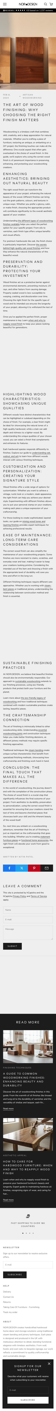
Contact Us (8, 1297)
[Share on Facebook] (9, 868)
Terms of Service (39, 896)
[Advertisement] (28, 360)
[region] (28, 1221)
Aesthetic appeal (15, 1155)
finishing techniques (17, 1068)
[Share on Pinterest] (34, 868)
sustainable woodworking (27, 681)
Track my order (10, 1312)
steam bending (36, 750)
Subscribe (28, 1400)
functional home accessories (35, 840)
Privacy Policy (19, 896)
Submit (12, 946)
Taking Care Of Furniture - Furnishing (21, 1307)
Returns (7, 1302)
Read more (8, 1108)
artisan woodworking (32, 96)
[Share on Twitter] (22, 868)
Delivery (7, 1291)
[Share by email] (47, 868)
